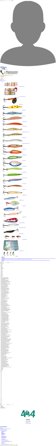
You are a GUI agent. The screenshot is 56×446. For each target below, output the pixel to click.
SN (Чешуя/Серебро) (3, 360)
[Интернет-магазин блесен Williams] (3, 69)
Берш (1, 266)
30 (1, 386)
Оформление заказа (4, 433)
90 (1, 402)
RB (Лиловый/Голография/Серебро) (5, 349)
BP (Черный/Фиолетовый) (4, 287)
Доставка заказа (14, 260)
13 (1, 376)
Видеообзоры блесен (4, 437)
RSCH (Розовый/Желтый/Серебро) (5, 353)
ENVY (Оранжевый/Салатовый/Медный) (5, 305)
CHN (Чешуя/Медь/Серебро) (4, 296)
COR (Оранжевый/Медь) (4, 300)
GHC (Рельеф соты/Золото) (4, 313)
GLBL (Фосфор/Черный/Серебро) (4, 314)
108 (1, 373)
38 (1, 388)
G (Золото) (2, 311)
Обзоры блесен (3, 260)
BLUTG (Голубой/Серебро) (4, 284)
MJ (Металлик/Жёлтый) (3, 333)
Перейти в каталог (28, 422)
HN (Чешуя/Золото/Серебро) (4, 328)
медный (2, 367)
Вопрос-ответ (22, 260)
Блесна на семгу (47, 258)
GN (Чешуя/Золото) (3, 321)
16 (1, 381)
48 (1, 389)
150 (1, 380)
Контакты (3, 432)
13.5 (1, 377)
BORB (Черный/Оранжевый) (4, 286)
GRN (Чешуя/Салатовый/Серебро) (5, 326)
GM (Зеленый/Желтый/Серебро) (4, 320)
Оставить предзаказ (7, 260)
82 (1, 399)
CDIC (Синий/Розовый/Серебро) (4, 291)
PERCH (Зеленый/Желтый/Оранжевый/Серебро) (6, 343)
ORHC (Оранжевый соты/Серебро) (5, 341)
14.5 (1, 379)
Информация (3, 259)
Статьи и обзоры (3, 436)
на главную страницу (28, 423)
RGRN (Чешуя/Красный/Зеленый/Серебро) (6, 352)
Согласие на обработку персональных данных (7, 441)
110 (1, 375)
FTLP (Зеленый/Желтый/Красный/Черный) (6, 309)
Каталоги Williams (48, 260)
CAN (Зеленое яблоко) (3, 290)
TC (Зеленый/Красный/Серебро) (4, 363)
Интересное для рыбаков (33, 260)
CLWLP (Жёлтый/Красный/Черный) (5, 298)
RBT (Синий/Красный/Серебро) (4, 350)
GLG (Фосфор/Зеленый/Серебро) (4, 316)
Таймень (2, 271)
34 (1, 387)
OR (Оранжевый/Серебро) (4, 337)
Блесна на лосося (43, 258)
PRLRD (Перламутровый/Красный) (5, 346)
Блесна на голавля (26, 258)
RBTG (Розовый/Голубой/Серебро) (5, 351)
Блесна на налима (36, 258)
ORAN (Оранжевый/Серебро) (4, 338)
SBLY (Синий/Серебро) (3, 356)
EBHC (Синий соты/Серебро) (4, 303)
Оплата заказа (11, 260)
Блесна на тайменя (51, 258)
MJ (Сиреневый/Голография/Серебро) (5, 334)
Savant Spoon (2, 407)
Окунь (1, 264)
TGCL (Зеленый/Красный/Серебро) (5, 364)
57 (1, 391)
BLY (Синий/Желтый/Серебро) (4, 285)
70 (1, 394)
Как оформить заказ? (18, 260)
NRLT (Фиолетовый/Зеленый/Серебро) (5, 336)
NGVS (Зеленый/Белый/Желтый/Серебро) (5, 335)
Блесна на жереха (22, 258)
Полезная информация (26, 260)
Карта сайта (3, 442)
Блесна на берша (18, 258)
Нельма (2, 274)
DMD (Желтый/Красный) (4, 302)
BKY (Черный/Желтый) (3, 282)
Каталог (2, 81)
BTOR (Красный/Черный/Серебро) (5, 288)
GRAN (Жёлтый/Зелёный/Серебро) (5, 324)
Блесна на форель (3, 258)
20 (1, 384)
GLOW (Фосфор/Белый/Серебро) (4, 318)
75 (1, 395)
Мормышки (3, 257)
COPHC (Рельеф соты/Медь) (4, 299)
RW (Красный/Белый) (3, 354)
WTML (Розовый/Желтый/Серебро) (5, 365)
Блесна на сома (39, 258)
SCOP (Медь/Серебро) (3, 358)
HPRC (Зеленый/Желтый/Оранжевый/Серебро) (6, 329)
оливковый (2, 368)
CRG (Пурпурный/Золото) (4, 301)
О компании (3, 431)
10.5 (1, 371)
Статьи (30, 260)
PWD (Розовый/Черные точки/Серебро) (5, 347)
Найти (12, 0)
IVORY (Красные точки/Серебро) (4, 332)
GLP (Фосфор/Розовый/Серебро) (4, 319)
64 (1, 392)
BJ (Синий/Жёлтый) (3, 279)
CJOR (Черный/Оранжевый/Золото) (5, 297)
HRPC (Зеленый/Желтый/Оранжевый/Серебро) (6, 331)
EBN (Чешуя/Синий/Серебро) (4, 304)
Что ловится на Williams (39, 260)
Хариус (2, 276)
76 (1, 396)
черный (2, 369)
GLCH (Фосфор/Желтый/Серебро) (5, 315)
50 (1, 390)
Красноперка (2, 268)
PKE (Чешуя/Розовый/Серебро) (4, 345)
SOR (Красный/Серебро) (4, 362)
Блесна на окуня (7, 258)
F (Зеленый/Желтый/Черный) (4, 306)
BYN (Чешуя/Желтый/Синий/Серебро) (5, 289)
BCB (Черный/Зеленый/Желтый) (4, 277)
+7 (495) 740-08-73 (2, 75)
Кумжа (2, 272)
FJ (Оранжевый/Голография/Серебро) (5, 307)
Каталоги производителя (4, 439)
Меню (1, 80)
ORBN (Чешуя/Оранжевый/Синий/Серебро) (6, 339)
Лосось (2, 270)
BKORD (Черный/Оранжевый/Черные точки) (6, 281)
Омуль (1, 273)
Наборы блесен (3, 256)
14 (1, 378)
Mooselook (2, 406)
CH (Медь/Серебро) (3, 294)
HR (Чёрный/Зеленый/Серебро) (4, 330)
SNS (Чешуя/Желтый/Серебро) (4, 361)
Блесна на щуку (11, 258)
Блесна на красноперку (31, 258)
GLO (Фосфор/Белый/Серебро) (4, 317)
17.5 (1, 382)
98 (1, 403)
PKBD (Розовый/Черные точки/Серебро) (5, 344)
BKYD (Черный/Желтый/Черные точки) (5, 283)
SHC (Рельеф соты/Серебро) (4, 359)
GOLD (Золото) (3, 322)
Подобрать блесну (4, 80)
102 (1, 372)
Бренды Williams (44, 260)
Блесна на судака (15, 258)
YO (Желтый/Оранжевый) (4, 366)
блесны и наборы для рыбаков (3, 426)
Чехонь (2, 275)
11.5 (1, 374)
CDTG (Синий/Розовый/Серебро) (4, 292)
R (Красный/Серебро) (3, 348)
